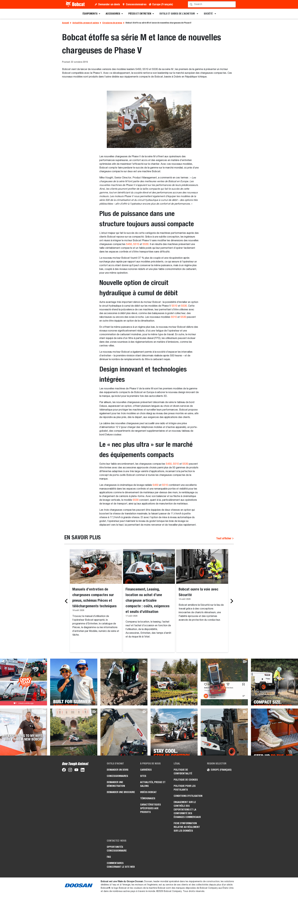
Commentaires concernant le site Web (121, 865)
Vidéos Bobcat (148, 792)
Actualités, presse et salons (85, 22)
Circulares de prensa (112, 22)
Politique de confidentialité (183, 771)
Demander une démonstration (116, 784)
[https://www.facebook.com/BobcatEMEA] (64, 770)
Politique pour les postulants (185, 787)
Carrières (146, 769)
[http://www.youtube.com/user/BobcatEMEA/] (76, 770)
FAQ (109, 856)
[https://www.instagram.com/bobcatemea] (70, 770)
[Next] (231, 601)
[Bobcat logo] (75, 4)
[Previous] (67, 601)
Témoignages (147, 798)
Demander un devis (109, 4)
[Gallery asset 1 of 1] (149, 119)
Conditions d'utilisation (188, 795)
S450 (129, 244)
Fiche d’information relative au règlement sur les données (187, 827)
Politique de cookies (186, 779)
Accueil (65, 22)
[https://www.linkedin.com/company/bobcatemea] (82, 770)
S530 (146, 244)
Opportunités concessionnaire (117, 848)
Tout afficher (224, 538)
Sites (143, 775)
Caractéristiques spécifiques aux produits (150, 808)
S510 (136, 244)
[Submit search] (233, 4)
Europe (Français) (162, 4)
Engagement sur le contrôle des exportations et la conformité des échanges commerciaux (187, 810)
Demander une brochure (121, 792)
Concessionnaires (136, 4)
